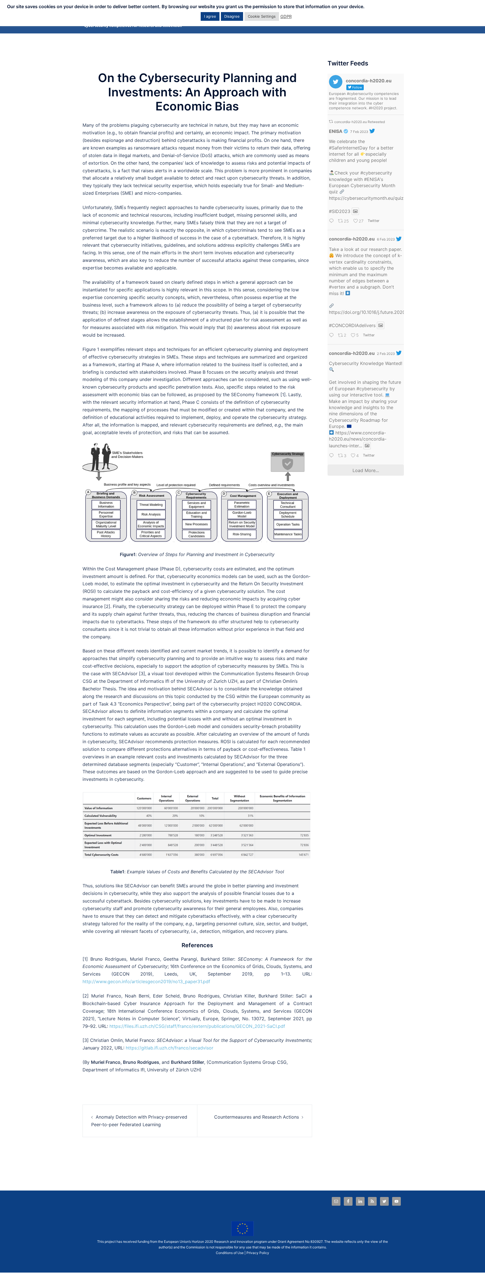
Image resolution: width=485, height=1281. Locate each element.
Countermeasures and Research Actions (256, 1117)
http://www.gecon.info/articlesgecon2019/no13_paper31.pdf (146, 981)
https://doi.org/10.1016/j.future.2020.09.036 (375, 312)
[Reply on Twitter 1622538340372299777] (332, 335)
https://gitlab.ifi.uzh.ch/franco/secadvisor (169, 1048)
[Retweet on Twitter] (331, 121)
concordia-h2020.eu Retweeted (359, 122)
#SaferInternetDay (348, 148)
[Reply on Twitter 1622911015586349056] (332, 221)
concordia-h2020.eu (352, 239)
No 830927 (313, 1241)
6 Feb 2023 (386, 239)
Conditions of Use (230, 1253)
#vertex (337, 287)
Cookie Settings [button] (262, 16)
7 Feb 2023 (359, 132)
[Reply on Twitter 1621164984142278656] (332, 456)
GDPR (286, 16)
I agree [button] (210, 16)
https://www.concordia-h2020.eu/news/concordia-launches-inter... (357, 439)
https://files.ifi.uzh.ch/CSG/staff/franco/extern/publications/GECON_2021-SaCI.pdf (197, 1026)
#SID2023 (339, 211)
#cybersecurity (376, 173)
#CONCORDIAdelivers (352, 325)
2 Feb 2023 (386, 354)
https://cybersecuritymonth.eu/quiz (366, 198)
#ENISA (372, 179)
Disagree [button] (232, 16)
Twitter (373, 221)
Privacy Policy (257, 1253)
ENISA (335, 131)
